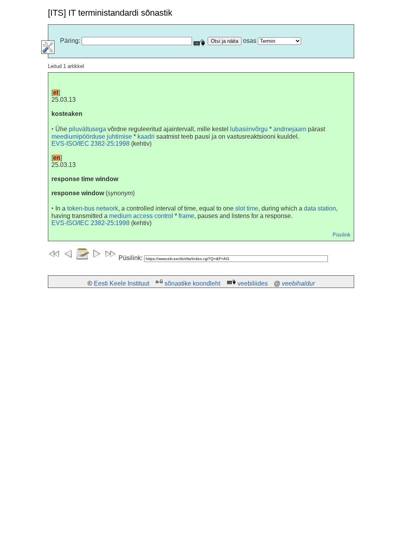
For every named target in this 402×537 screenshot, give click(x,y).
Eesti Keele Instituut (121, 283)
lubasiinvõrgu (249, 129)
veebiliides (253, 283)
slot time (246, 208)
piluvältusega (87, 129)
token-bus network (92, 208)
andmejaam (289, 129)
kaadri (146, 136)
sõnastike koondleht (192, 283)
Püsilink (342, 235)
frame (186, 216)
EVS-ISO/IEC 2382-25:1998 (90, 143)
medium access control (141, 216)
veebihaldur (298, 283)
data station (320, 208)
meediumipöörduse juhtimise (91, 136)
